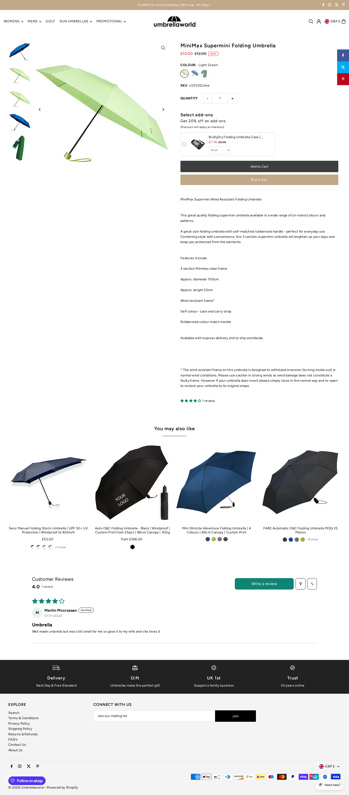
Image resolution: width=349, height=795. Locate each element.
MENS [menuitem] (33, 22)
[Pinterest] (343, 5)
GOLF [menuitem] (50, 22)
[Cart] (343, 21)
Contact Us (17, 745)
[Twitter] (337, 5)
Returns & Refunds (23, 734)
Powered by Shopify (62, 787)
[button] (191, 401)
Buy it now (259, 180)
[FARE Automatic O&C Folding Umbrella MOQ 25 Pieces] (300, 482)
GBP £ (335, 21)
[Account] (319, 21)
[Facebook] (323, 5)
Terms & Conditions (23, 718)
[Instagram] (329, 5)
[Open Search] (311, 21)
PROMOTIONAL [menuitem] (109, 22)
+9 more (312, 539)
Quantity (189, 98)
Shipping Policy (20, 729)
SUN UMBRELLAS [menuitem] (74, 22)
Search (13, 713)
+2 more (60, 547)
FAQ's (13, 739)
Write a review (264, 583)
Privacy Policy (19, 724)
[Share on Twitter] (343, 67)
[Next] (163, 109)
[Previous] (39, 109)
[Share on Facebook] (343, 55)
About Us (15, 750)
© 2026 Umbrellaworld (25, 787)
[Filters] (301, 584)
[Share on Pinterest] (343, 79)
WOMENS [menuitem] (12, 22)
